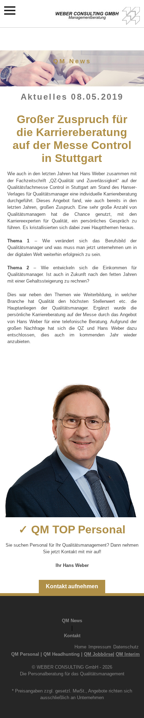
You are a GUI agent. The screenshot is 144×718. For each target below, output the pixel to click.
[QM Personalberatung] (98, 20)
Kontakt (72, 635)
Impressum (99, 646)
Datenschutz (126, 646)
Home (80, 646)
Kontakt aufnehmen (72, 586)
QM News (72, 620)
